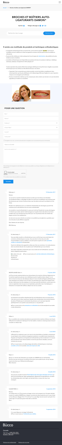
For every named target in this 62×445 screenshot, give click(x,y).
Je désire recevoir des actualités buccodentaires (15, 177)
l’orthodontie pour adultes (29, 414)
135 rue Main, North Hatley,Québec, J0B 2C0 (11, 434)
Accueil (5, 7)
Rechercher (49, 33)
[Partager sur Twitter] (43, 26)
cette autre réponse (31, 345)
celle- (39, 345)
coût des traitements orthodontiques (45, 254)
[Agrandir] (31, 93)
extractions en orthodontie (31, 305)
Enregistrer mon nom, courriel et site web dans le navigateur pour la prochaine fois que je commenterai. (27, 140)
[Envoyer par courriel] (45, 26)
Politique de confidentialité (9, 442)
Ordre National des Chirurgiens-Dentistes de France (39, 374)
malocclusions (41, 56)
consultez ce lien (15, 345)
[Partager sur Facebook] (40, 26)
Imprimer (20, 25)
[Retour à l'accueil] (30, 2)
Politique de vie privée (23, 442)
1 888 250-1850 (14, 432)
